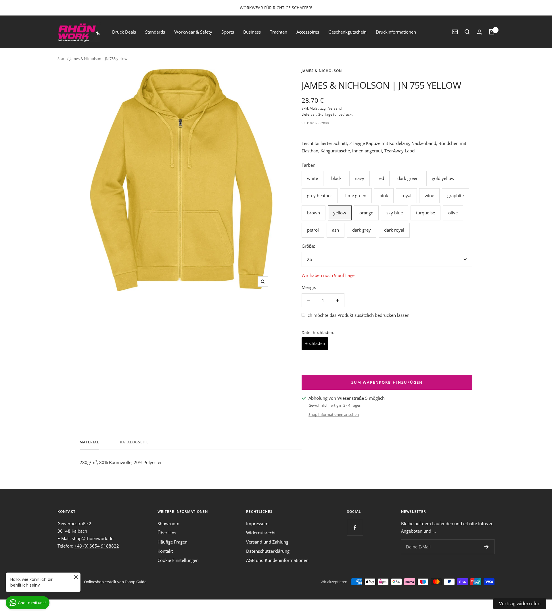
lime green (355, 195)
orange (366, 213)
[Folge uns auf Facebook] (355, 528)
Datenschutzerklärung (268, 551)
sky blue (394, 213)
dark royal (394, 230)
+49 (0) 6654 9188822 (96, 546)
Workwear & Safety (193, 32)
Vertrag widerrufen (519, 603)
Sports (227, 32)
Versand (335, 108)
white (312, 178)
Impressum (257, 523)
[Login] (479, 32)
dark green (408, 178)
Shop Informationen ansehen (333, 414)
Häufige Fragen (172, 542)
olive (453, 213)
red (380, 178)
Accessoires (307, 32)
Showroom (168, 523)
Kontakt (165, 551)
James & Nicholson (322, 70)
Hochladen (314, 343)
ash (335, 230)
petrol (313, 230)
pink (383, 195)
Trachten (278, 32)
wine (429, 195)
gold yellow (443, 178)
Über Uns (167, 533)
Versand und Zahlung (267, 542)
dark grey (361, 230)
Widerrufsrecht (261, 533)
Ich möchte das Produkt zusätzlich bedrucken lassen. (358, 315)
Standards (155, 32)
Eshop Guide (135, 581)
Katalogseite (134, 442)
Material (89, 442)
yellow (339, 213)
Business (252, 32)
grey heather (319, 195)
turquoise (425, 213)
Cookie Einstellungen (178, 560)
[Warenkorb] (491, 31)
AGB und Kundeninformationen (277, 560)
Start (61, 58)
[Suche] (467, 31)
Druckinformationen (396, 32)
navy (359, 178)
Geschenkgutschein (347, 32)
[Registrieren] (486, 547)
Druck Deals (124, 32)
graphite (455, 195)
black (336, 178)
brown (313, 213)
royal (406, 195)
